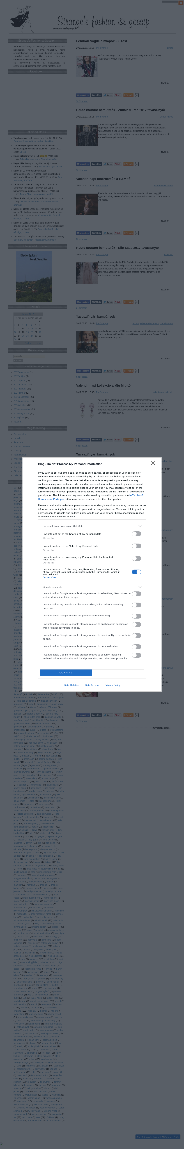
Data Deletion (71, 685)
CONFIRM (66, 672)
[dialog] (92, 574)
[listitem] (92, 526)
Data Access (92, 685)
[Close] (154, 464)
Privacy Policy (112, 685)
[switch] (136, 533)
